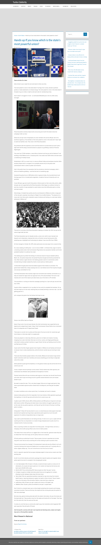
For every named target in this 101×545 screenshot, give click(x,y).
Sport (41, 6)
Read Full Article (22, 524)
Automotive (65, 6)
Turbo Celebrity (20, 2)
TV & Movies (47, 6)
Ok (90, 542)
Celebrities (16, 6)
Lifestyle (23, 6)
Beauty (29, 6)
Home (15, 35)
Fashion (35, 6)
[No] (99, 542)
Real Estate (73, 6)
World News (56, 6)
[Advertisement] (50, 18)
